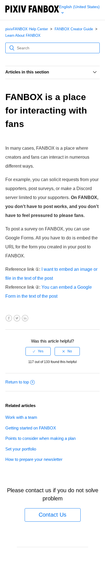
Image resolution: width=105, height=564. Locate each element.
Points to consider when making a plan (40, 438)
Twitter (16, 318)
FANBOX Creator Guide (74, 29)
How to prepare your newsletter (33, 459)
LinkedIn (25, 318)
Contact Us (52, 515)
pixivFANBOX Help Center (26, 29)
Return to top (17, 382)
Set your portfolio (20, 449)
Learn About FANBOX (23, 35)
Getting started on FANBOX (30, 428)
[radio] (38, 351)
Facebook (8, 318)
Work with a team (21, 417)
